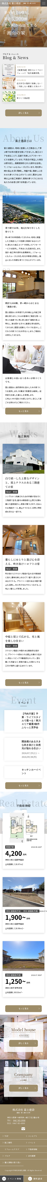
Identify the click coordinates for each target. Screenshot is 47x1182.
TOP (6, 1136)
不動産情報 (32, 1149)
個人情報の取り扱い (13, 1162)
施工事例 (8, 1142)
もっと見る (24, 411)
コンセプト (32, 1136)
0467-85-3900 (19, 1120)
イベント (31, 1142)
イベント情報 (14, 1178)
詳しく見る (24, 112)
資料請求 (38, 1178)
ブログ (7, 1156)
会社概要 (31, 1156)
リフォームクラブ (12, 1149)
